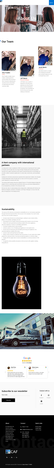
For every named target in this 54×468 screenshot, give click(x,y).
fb (17, 59)
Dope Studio (25, 464)
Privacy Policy (38, 426)
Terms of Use (38, 430)
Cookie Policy (38, 428)
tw (17, 55)
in (17, 51)
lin (11, 457)
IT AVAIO (30, 464)
